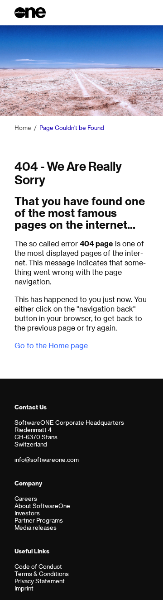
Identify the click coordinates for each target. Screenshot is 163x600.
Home (22, 127)
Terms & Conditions (41, 573)
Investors (27, 512)
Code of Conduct (38, 566)
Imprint (24, 588)
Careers (25, 498)
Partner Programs (38, 520)
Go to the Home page (51, 345)
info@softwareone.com (46, 459)
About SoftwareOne (42, 505)
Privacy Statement (39, 580)
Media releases (35, 527)
